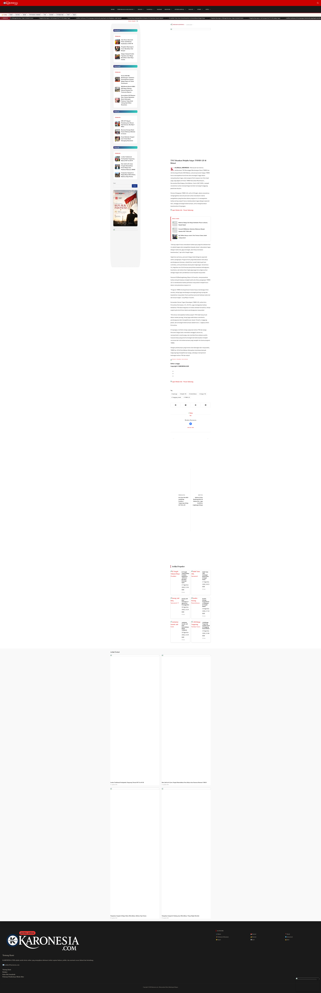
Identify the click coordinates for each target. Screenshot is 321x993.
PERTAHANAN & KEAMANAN (34, 14)
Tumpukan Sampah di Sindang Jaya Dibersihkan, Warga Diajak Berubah (180, 916)
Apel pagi (174, 394)
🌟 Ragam (218, 939)
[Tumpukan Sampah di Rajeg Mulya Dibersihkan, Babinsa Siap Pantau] (134, 850)
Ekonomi (167, 9)
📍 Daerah (287, 934)
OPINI (44, 14)
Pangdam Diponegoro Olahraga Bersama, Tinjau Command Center (164, 18)
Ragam (191, 9)
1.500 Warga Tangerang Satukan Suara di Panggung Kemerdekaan (206, 625)
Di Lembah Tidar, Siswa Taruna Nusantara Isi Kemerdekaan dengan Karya (124, 18)
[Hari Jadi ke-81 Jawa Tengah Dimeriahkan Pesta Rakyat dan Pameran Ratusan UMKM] (186, 717)
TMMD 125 (187, 397)
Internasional (179, 9)
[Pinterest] (196, 405)
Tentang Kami (7, 969)
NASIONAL (17, 14)
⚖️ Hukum (218, 934)
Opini (207, 9)
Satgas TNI (202, 394)
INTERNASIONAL (60, 14)
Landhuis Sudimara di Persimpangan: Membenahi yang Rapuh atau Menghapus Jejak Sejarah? (36, 18)
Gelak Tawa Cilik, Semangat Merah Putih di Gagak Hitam (205, 575)
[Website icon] (190, 424)
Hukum (140, 9)
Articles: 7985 (191, 427)
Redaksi (5, 972)
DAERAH (24, 14)
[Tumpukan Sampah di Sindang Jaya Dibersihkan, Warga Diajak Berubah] (186, 850)
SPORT (68, 14)
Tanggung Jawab (176, 397)
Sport (199, 9)
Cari (114, 183)
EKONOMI (51, 14)
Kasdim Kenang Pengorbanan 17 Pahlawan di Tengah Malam (205, 602)
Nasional (150, 9)
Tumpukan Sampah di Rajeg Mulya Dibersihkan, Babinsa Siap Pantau (128, 916)
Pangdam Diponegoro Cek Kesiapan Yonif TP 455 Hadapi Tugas (201, 18)
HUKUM (10, 14)
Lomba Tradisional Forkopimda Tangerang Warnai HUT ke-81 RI (127, 782)
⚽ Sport (253, 939)
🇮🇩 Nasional (253, 934)
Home (113, 9)
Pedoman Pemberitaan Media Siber (13, 977)
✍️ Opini (287, 939)
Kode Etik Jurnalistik (9, 974)
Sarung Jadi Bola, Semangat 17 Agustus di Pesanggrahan (185, 602)
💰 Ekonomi (253, 937)
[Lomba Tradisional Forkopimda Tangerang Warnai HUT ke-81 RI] (134, 717)
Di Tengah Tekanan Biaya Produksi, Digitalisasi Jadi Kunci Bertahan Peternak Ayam (185, 577)
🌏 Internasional (289, 937)
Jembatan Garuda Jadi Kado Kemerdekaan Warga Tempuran (185, 626)
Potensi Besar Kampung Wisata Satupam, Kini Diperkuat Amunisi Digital (82, 18)
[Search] (317, 3)
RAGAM (74, 14)
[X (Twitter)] (186, 405)
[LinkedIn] (206, 405)
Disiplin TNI (183, 394)
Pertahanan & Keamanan (125, 9)
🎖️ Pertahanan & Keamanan (222, 937)
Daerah (159, 9)
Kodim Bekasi (193, 394)
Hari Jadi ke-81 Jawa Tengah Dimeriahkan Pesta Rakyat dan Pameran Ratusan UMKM (184, 782)
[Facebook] (176, 405)
